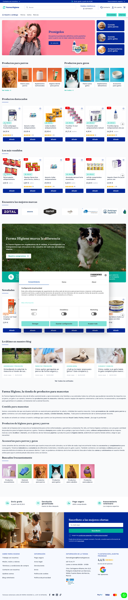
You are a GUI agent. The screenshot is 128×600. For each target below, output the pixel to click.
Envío (36, 570)
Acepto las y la (90, 535)
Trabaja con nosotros (10, 558)
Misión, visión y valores (11, 562)
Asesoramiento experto (115, 1)
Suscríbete (96, 531)
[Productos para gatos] (71, 78)
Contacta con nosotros (10, 1)
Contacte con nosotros (11, 570)
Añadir (12, 139)
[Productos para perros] (9, 78)
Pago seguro (39, 558)
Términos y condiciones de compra (15, 566)
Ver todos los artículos (64, 381)
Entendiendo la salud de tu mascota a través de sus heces (15, 370)
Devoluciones (39, 566)
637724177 (89, 9)
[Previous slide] (6, 124)
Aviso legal (38, 562)
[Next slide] (122, 124)
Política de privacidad (42, 578)
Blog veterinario (8, 578)
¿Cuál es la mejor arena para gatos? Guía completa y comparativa (79, 370)
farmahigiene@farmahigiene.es (78, 558)
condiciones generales (85, 535)
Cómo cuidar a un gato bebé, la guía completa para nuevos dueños (111, 370)
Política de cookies (41, 574)
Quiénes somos (8, 574)
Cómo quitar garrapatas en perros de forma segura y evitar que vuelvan (47, 370)
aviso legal (81, 541)
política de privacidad (101, 535)
